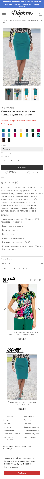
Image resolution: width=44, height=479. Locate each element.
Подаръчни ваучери (32, 430)
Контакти (7, 427)
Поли (10, 20)
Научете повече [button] (11, 467)
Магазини (7, 423)
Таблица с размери (6, 153)
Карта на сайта (30, 437)
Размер (3, 145)
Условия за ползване (12, 434)
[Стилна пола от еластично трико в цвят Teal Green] (9, 94)
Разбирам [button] (22, 473)
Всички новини (9, 430)
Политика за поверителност (10, 438)
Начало (4, 20)
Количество (5, 157)
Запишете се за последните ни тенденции (17, 447)
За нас (6, 420)
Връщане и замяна (31, 427)
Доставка (27, 420)
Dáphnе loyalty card (31, 434)
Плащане (27, 423)
